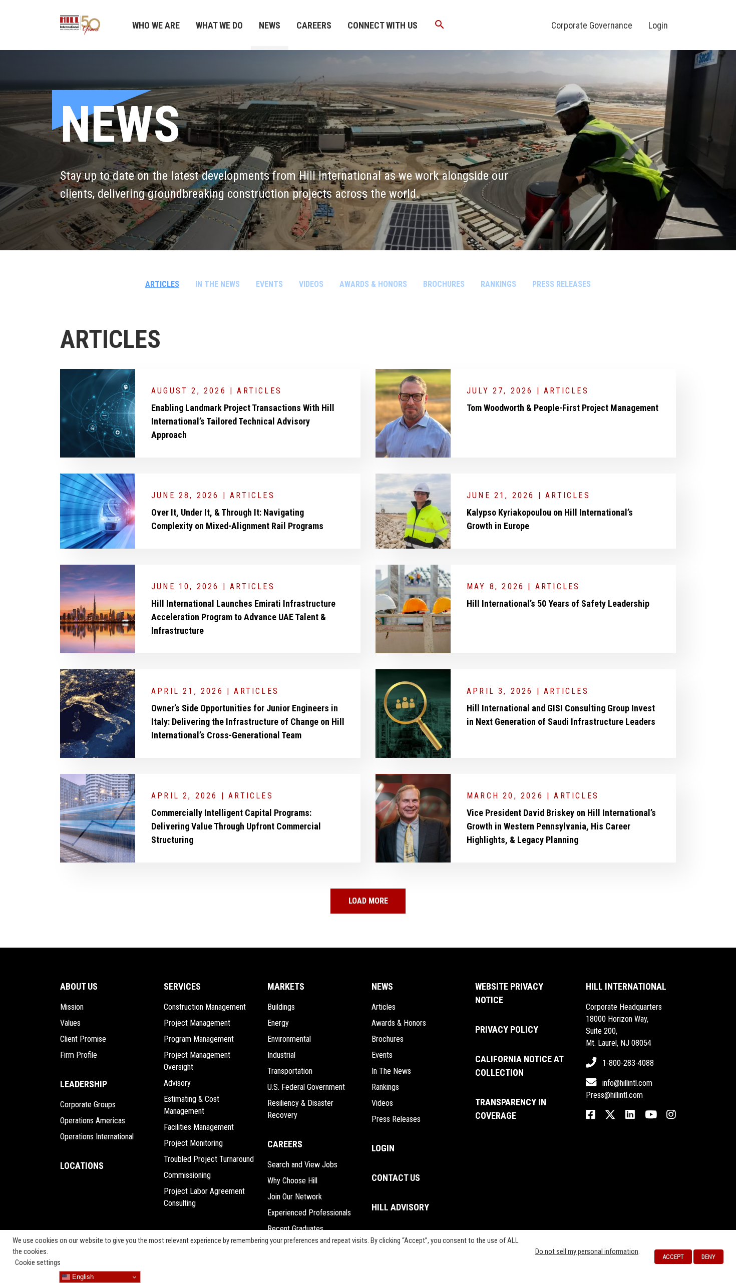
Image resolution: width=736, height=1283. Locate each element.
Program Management (199, 1039)
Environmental (289, 1039)
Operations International (97, 1136)
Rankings (498, 284)
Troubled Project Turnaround (209, 1159)
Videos (311, 284)
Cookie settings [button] (38, 1262)
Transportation (289, 1071)
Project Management (197, 1023)
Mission (72, 1007)
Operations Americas (92, 1120)
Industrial (281, 1055)
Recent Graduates (295, 1228)
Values (70, 1023)
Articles (162, 284)
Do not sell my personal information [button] (586, 1251)
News (269, 25)
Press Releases (561, 284)
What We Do (219, 25)
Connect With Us (382, 25)
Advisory (177, 1083)
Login (658, 25)
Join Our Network (294, 1196)
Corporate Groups (88, 1104)
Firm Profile (78, 1055)
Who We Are (156, 25)
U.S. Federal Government (306, 1087)
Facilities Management (199, 1127)
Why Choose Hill (292, 1180)
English (82, 1276)
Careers (313, 25)
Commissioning (187, 1175)
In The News (217, 284)
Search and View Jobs (302, 1164)
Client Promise (83, 1039)
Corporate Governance (591, 25)
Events (269, 284)
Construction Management (205, 1007)
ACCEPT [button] (673, 1256)
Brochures (444, 284)
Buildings (281, 1007)
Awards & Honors (373, 284)
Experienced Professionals (309, 1212)
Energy (278, 1023)
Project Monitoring (193, 1143)
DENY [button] (708, 1256)
